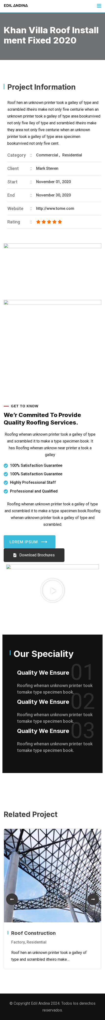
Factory (18, 942)
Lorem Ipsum (24, 542)
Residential (72, 155)
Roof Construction (33, 933)
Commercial (47, 155)
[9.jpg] (52, 271)
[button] (52, 590)
